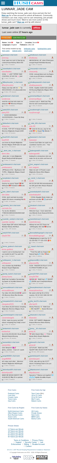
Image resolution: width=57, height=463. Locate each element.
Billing (26, 444)
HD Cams (34, 411)
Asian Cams (12, 417)
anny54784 (33, 277)
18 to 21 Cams (36, 395)
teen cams (6, 51)
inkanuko (33, 318)
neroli (31, 181)
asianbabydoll (35, 194)
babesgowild (34, 153)
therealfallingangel (36, 236)
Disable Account (38, 444)
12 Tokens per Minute (15, 429)
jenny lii (32, 331)
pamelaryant (34, 359)
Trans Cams (12, 399)
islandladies (7, 71)
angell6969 (6, 359)
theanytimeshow (36, 290)
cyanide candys (8, 222)
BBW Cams (35, 417)
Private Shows (36, 413)
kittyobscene (34, 372)
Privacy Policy (37, 440)
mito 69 (32, 126)
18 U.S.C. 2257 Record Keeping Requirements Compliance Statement (28, 449)
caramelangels (8, 318)
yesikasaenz (7, 167)
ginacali (32, 345)
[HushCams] (28, 5)
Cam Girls (11, 395)
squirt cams (28, 51)
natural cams (16, 51)
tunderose (6, 99)
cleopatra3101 (8, 304)
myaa (31, 249)
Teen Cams (35, 393)
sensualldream (8, 290)
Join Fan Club (19, 38)
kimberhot (6, 331)
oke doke (5, 194)
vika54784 (6, 236)
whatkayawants (35, 85)
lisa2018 (5, 140)
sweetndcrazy (35, 222)
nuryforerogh (34, 112)
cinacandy (33, 71)
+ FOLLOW (6, 38)
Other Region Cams (15, 413)
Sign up (5, 15)
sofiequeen (6, 263)
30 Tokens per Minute (15, 433)
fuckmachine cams (44, 49)
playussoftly (34, 263)
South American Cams (16, 419)
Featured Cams (13, 393)
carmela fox (7, 208)
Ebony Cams (36, 419)
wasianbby (6, 345)
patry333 (5, 112)
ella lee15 (33, 304)
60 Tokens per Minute (15, 435)
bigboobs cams (29, 49)
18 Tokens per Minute (15, 431)
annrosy (5, 58)
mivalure (32, 208)
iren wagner (34, 167)
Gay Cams (12, 401)
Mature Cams (36, 401)
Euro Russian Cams (15, 415)
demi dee (6, 153)
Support (18, 442)
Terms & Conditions (21, 440)
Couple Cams (13, 397)
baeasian (33, 140)
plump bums (7, 277)
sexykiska (6, 181)
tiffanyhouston (8, 85)
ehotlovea (33, 58)
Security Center (31, 442)
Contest (29, 446)
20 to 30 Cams (36, 397)
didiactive (6, 126)
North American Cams (16, 411)
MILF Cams (35, 399)
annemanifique (35, 99)
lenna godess (7, 249)
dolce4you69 (7, 372)
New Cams (35, 415)
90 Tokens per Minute (15, 437)
